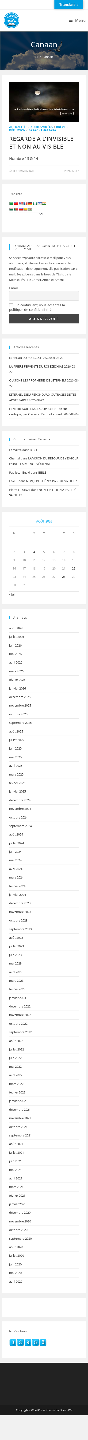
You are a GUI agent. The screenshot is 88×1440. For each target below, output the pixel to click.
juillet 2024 (16, 843)
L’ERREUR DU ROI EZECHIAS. (28, 358)
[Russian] (21, 209)
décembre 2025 (20, 697)
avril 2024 (15, 869)
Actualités (18, 127)
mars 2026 (16, 671)
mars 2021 (16, 1187)
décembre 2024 (20, 800)
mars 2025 (16, 774)
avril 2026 (15, 662)
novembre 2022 (20, 1015)
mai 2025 (15, 757)
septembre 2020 (20, 1238)
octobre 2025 (18, 714)
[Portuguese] (16, 209)
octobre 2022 (18, 1023)
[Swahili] (30, 209)
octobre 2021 (18, 1127)
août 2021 (16, 1144)
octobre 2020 (18, 1230)
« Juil (12, 594)
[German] (30, 203)
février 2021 (17, 1195)
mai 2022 (15, 1066)
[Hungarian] (11, 209)
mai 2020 (15, 1273)
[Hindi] (44, 203)
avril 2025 (15, 765)
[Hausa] (35, 203)
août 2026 (16, 628)
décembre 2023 (20, 903)
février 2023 (17, 989)
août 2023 (16, 937)
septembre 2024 (20, 826)
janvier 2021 (17, 1204)
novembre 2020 (20, 1221)
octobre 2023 (18, 920)
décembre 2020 (20, 1212)
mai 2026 (15, 654)
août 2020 (16, 1247)
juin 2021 (15, 1161)
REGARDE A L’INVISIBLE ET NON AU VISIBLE (41, 142)
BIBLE (34, 450)
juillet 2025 (16, 740)
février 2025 (17, 783)
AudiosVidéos (42, 127)
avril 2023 (15, 972)
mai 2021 (15, 1170)
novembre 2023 (20, 912)
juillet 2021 (16, 1152)
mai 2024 (15, 860)
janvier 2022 (17, 1101)
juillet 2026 (16, 636)
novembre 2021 (20, 1118)
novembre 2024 (20, 808)
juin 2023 (15, 955)
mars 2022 (16, 1084)
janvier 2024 (17, 894)
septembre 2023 (20, 929)
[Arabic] (11, 203)
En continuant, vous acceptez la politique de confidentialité (37, 307)
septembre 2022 (20, 1032)
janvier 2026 (17, 688)
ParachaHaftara (42, 130)
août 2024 (16, 834)
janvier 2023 (17, 998)
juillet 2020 (16, 1255)
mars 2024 (16, 877)
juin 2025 (15, 748)
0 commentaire (24, 171)
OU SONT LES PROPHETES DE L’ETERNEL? (37, 380)
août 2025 (16, 731)
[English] (21, 203)
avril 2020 (15, 1281)
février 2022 (17, 1092)
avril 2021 (15, 1178)
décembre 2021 (20, 1109)
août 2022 (16, 1041)
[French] (25, 203)
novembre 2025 (20, 705)
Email (13, 288)
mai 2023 (15, 963)
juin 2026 (15, 645)
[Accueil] (36, 57)
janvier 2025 (17, 791)
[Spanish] (25, 209)
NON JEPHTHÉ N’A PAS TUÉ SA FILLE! (51, 481)
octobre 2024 (18, 817)
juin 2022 (15, 1058)
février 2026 (17, 679)
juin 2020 (15, 1264)
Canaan (47, 57)
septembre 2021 (20, 1135)
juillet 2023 (16, 946)
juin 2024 (15, 851)
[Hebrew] (39, 203)
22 (73, 568)
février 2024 (17, 886)
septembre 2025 (20, 722)
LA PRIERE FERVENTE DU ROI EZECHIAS (36, 366)
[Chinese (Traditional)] (16, 203)
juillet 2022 (16, 1049)
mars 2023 (16, 980)
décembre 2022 (20, 1006)
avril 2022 (15, 1075)
